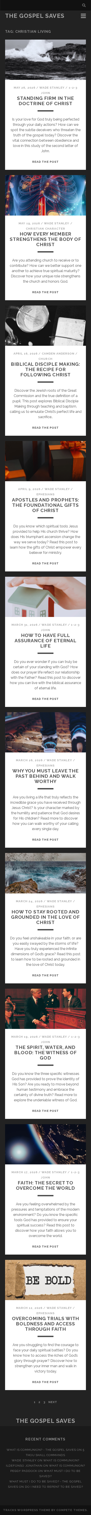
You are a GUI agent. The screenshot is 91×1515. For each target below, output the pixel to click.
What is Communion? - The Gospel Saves (41, 1449)
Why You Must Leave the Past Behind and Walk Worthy (45, 776)
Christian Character (45, 228)
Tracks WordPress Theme (26, 1510)
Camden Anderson (58, 353)
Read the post (45, 161)
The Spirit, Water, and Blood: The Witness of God (45, 1053)
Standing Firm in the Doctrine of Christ (45, 100)
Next (52, 1402)
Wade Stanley (52, 87)
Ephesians (45, 494)
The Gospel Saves (34, 16)
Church (45, 358)
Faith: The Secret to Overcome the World (45, 1185)
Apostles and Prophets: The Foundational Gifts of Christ (45, 505)
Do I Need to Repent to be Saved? (54, 1486)
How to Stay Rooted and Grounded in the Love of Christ (45, 917)
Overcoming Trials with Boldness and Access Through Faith (45, 1324)
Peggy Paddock (23, 1471)
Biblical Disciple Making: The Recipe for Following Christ (45, 369)
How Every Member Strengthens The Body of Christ (45, 239)
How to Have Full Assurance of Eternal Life (45, 641)
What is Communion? (61, 1460)
